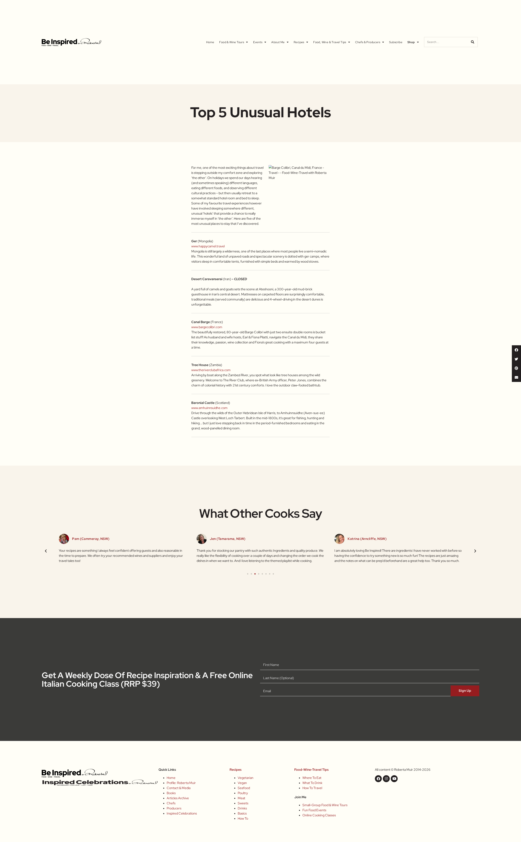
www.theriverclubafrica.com (211, 370)
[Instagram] (386, 778)
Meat (241, 798)
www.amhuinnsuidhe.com (209, 408)
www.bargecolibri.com (206, 327)
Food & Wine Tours (231, 42)
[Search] (472, 42)
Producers (174, 808)
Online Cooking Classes (319, 815)
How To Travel (312, 788)
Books (171, 793)
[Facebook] (378, 778)
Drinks (242, 808)
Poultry (243, 793)
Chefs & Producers (367, 42)
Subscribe (395, 42)
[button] (516, 349)
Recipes (299, 42)
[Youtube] (394, 778)
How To (243, 818)
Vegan (242, 783)
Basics (242, 813)
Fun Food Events (314, 810)
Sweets (243, 803)
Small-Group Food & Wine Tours (324, 805)
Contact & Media (178, 788)
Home (210, 42)
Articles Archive (178, 798)
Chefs (171, 803)
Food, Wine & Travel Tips (329, 42)
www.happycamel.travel (208, 246)
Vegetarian (245, 778)
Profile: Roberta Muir (181, 783)
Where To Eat (311, 778)
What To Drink (312, 783)
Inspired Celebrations (182, 813)
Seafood (244, 788)
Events (257, 42)
